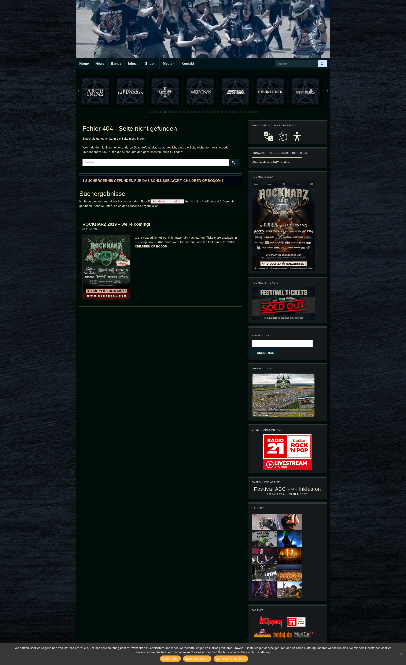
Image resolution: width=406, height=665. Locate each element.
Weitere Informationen (231, 658)
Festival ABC (270, 489)
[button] (149, 112)
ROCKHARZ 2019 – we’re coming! (116, 224)
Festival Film (274, 493)
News (99, 63)
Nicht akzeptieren (197, 658)
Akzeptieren (170, 658)
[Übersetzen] (268, 136)
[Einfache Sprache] (282, 136)
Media (168, 63)
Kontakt (188, 63)
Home (84, 63)
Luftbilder (292, 489)
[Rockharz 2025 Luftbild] (283, 395)
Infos (132, 63)
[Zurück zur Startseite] (203, 29)
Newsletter (260, 335)
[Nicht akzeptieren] (401, 654)
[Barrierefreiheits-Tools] (297, 136)
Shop (150, 63)
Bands (116, 63)
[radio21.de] (287, 446)
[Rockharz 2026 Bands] (283, 225)
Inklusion (310, 489)
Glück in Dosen (295, 494)
